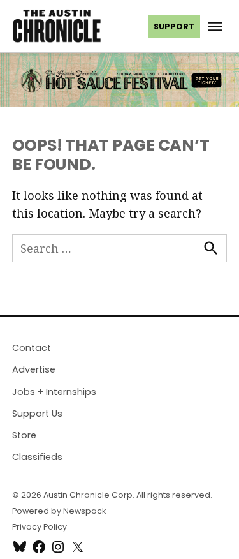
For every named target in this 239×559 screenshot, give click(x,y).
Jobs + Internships (54, 391)
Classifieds (37, 457)
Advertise (33, 369)
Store (24, 435)
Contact (31, 347)
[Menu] (217, 26)
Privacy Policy (39, 526)
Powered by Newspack (59, 510)
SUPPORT (174, 26)
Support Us (37, 413)
